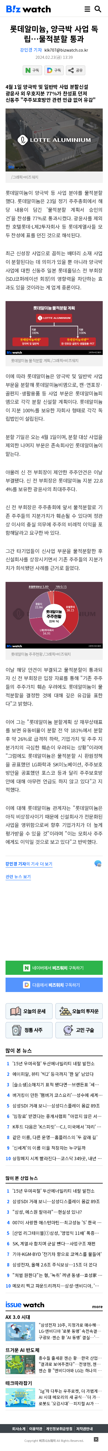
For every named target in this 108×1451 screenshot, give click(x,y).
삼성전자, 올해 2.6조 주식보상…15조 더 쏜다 (54, 1264)
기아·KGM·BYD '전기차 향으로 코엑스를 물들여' (57, 1254)
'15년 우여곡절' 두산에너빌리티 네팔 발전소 (53, 1063)
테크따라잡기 (19, 1382)
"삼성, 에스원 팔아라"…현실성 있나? (47, 1211)
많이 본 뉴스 (19, 1050)
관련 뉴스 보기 (18, 876)
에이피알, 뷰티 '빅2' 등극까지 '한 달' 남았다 (53, 1074)
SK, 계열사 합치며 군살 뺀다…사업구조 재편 (54, 1243)
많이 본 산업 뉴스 (22, 1178)
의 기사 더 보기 (29, 864)
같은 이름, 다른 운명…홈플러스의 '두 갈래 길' (54, 1137)
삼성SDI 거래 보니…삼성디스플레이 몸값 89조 (56, 1105)
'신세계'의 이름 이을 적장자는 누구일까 (49, 1147)
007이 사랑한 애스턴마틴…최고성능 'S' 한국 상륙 (59, 1222)
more (97, 1306)
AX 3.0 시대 (18, 1316)
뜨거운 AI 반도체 (22, 1349)
